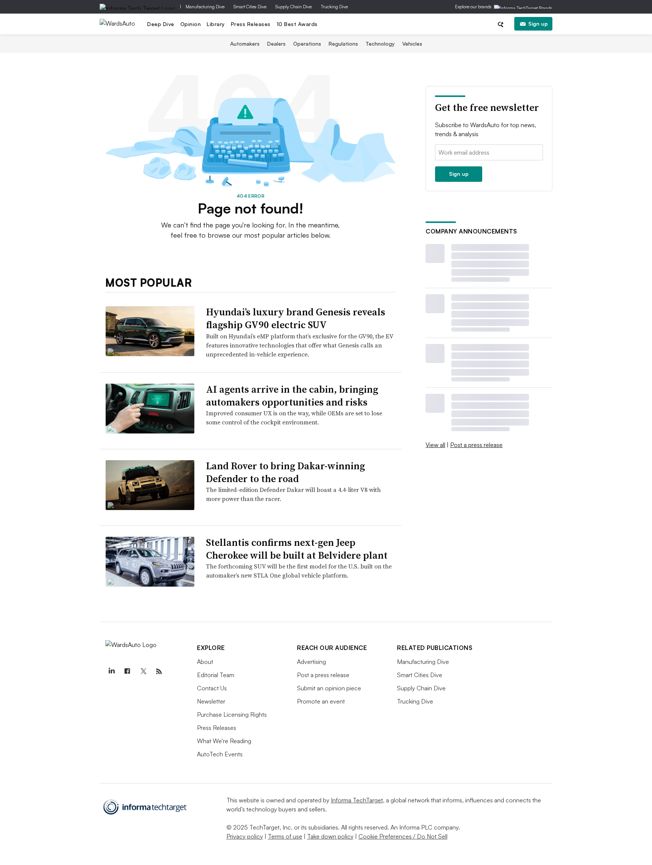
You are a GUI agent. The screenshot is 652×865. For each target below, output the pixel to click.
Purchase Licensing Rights (232, 714)
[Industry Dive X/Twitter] (143, 671)
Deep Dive (160, 24)
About (205, 661)
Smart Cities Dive (250, 6)
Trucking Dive (334, 6)
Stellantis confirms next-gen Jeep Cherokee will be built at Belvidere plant (297, 549)
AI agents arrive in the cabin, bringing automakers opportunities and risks (292, 396)
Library (216, 24)
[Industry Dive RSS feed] (159, 671)
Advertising (311, 661)
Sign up (538, 23)
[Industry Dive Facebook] (127, 671)
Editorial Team (215, 675)
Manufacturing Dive (205, 6)
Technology (380, 43)
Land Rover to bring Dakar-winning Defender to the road (285, 472)
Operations (307, 43)
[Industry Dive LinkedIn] (111, 671)
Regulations (343, 43)
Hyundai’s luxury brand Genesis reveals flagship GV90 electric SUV (295, 318)
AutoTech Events (220, 754)
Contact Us (212, 688)
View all (435, 445)
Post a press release (476, 445)
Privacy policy (244, 836)
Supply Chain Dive (293, 6)
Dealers (276, 43)
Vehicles (412, 43)
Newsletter (211, 701)
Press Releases (251, 24)
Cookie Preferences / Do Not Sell (402, 836)
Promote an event (321, 701)
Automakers (245, 43)
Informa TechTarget (357, 800)
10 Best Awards (297, 24)
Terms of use (285, 836)
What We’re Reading (224, 741)
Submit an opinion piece (329, 688)
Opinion (190, 24)
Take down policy (330, 836)
